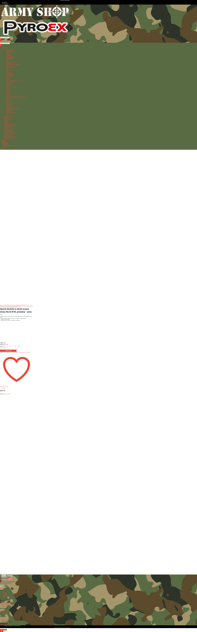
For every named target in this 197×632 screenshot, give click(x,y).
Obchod (4, 305)
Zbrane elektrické (9, 104)
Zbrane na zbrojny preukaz (11, 112)
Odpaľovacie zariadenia (8, 133)
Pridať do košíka (8, 350)
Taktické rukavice (9, 70)
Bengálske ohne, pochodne (9, 127)
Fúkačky (7, 84)
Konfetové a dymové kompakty (9, 125)
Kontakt (3, 597)
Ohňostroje (4, 596)
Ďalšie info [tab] (4, 388)
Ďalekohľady (8, 87)
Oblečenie (6, 48)
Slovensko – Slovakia (10, 98)
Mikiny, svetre (8, 51)
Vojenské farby (9, 94)
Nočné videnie (8, 89)
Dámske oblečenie (9, 73)
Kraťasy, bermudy (9, 59)
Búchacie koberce (7, 126)
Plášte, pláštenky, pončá (10, 74)
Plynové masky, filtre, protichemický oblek (13, 97)
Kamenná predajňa (5, 594)
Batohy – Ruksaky (9, 81)
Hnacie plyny (8, 106)
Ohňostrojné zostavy (8, 137)
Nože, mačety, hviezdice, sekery (11, 80)
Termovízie (8, 88)
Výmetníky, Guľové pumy (8, 129)
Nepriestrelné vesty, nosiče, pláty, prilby (13, 64)
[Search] (1, 39)
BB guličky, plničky (9, 105)
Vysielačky (8, 91)
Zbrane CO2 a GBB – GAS (10, 103)
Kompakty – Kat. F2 (7, 118)
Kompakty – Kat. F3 (7, 119)
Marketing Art (10, 625)
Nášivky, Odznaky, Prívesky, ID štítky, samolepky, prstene (16, 96)
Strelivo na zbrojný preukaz (11, 116)
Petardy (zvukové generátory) (9, 124)
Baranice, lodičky (9, 67)
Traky (7, 71)
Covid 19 (7, 79)
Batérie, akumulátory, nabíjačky (11, 107)
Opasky (7, 69)
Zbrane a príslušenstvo (8, 110)
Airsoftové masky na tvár (10, 108)
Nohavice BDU (8, 55)
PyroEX (6, 625)
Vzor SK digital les (9, 49)
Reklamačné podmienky (6, 605)
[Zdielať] (4, 629)
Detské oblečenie (9, 63)
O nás (3, 595)
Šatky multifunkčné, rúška (11, 66)
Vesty (7, 53)
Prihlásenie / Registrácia (6, 611)
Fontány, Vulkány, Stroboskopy (9, 123)
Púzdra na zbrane (7, 306)
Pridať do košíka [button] (12, 414)
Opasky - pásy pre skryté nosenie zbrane (18, 306)
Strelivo (5, 114)
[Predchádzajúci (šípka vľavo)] (1, 631)
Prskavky (5, 121)
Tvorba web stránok (16, 625)
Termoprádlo (8, 54)
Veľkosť (1, 346)
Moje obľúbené (4, 613)
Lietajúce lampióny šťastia (9, 130)
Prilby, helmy (8, 72)
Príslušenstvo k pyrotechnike (9, 138)
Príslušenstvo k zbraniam (10, 113)
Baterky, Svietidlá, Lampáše (11, 86)
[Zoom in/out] (1, 629)
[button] (31, 47)
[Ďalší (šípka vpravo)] (2, 631)
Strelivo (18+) (8, 115)
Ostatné (7, 100)
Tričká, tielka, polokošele (10, 50)
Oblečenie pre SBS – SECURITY (11, 62)
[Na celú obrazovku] (2, 629)
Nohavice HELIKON (9, 56)
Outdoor (5, 78)
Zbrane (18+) (8, 111)
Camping (7, 83)
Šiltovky (7, 68)
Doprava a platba (5, 603)
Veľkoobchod (4, 602)
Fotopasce (8, 90)
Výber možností (11, 431)
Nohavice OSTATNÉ (9, 58)
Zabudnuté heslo (5, 612)
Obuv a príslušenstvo (10, 76)
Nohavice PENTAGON (10, 57)
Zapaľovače (8, 95)
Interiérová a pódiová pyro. (9, 135)
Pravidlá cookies (67, 627)
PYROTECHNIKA (5, 593)
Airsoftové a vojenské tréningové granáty (13, 109)
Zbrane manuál (9, 102)
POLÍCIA (7, 77)
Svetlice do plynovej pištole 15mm (10, 136)
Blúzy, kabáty (8, 52)
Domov (1, 305)
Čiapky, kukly (8, 65)
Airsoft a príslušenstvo (8, 101)
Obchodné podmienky (6, 604)
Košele (7, 60)
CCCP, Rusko (8, 99)
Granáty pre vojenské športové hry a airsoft (12, 132)
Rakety (5, 122)
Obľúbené (2, 41)
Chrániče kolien (9, 92)
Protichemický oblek (9, 75)
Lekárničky (8, 82)
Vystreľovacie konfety (8, 131)
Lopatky (7, 93)
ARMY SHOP (9, 305)
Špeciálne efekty (7, 134)
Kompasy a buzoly (9, 85)
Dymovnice (6, 128)
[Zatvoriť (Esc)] (6, 629)
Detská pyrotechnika (7, 120)
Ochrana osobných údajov (58, 627)
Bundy (7, 61)
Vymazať (4, 347)
